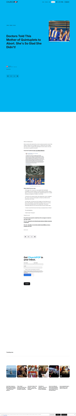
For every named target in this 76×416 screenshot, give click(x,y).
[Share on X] (14, 76)
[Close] (75, 414)
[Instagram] (59, 2)
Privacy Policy (26, 272)
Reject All (58, 414)
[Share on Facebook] (8, 76)
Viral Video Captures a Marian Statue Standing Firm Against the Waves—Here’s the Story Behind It (11, 388)
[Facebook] (56, 2)
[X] (58, 2)
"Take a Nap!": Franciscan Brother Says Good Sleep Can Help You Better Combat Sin (21, 388)
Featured (11, 25)
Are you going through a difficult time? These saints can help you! (64, 387)
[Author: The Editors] (7, 66)
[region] (38, 414)
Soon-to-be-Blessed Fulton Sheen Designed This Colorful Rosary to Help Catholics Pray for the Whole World (53, 388)
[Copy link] (17, 76)
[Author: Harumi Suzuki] (29, 376)
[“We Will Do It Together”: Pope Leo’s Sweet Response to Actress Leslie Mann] (43, 371)
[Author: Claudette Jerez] (7, 376)
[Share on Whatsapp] (11, 76)
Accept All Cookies (64, 414)
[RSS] (62, 2)
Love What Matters (39, 150)
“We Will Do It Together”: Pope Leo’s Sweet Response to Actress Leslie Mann (42, 388)
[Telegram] (61, 2)
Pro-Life (14, 25)
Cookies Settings (52, 414)
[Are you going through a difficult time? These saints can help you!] (65, 371)
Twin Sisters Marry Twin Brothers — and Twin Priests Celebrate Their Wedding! (32, 388)
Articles (8, 25)
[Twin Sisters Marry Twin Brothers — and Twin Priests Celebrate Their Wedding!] (33, 371)
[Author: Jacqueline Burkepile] (18, 376)
